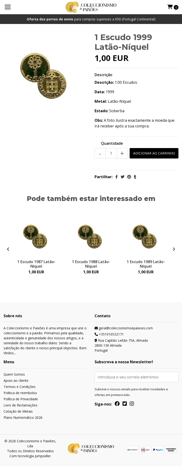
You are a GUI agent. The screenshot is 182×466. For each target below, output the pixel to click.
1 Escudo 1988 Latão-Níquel (91, 264)
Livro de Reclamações (20, 405)
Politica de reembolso (20, 393)
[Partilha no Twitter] (122, 176)
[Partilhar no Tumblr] (135, 176)
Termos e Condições (20, 386)
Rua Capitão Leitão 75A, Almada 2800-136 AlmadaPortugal (121, 345)
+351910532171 (111, 334)
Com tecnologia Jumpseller (30, 456)
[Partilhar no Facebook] (116, 176)
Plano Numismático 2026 (23, 417)
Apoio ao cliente (16, 380)
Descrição (103, 74)
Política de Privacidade (21, 399)
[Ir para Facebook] (117, 404)
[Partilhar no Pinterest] (129, 176)
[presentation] (8, 249)
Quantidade (112, 143)
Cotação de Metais (18, 411)
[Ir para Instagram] (132, 404)
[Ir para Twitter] (125, 404)
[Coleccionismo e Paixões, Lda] (91, 7)
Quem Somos (14, 374)
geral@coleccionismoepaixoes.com (125, 328)
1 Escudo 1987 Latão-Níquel (36, 264)
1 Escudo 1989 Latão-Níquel (146, 264)
